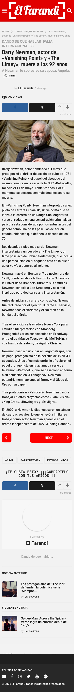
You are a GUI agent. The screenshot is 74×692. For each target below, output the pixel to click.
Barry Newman (30, 460)
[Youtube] (37, 676)
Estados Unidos (57, 460)
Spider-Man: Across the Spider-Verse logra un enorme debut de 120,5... (44, 622)
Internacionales (18, 46)
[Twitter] (28, 676)
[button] (4, 11)
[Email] (4, 676)
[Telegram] (46, 676)
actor (9, 460)
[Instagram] (20, 676)
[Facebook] (12, 676)
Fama (47, 41)
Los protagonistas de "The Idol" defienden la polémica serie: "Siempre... (43, 587)
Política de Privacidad (17, 670)
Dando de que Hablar (21, 41)
